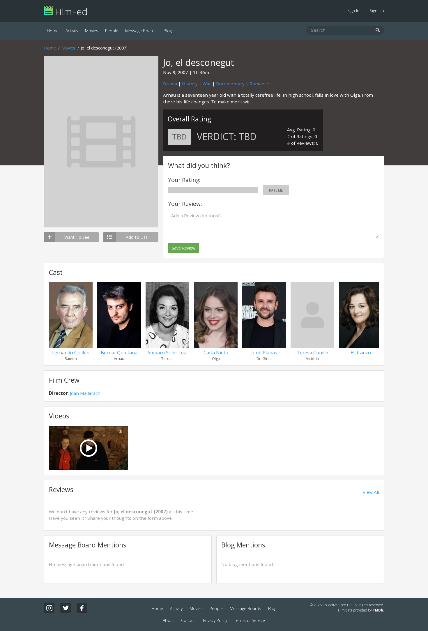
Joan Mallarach (85, 393)
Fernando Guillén (70, 352)
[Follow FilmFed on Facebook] (82, 608)
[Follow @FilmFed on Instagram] (49, 608)
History (190, 83)
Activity (72, 30)
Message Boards (141, 30)
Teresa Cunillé (312, 352)
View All (371, 492)
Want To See (76, 237)
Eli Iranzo (361, 352)
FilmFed (70, 11)
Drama (170, 83)
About (168, 620)
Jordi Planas (264, 352)
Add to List (136, 237)
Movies (91, 30)
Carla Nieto (216, 352)
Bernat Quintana (119, 352)
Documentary (230, 83)
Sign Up (377, 10)
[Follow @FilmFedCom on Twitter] (65, 608)
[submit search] (378, 30)
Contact (188, 620)
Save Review (183, 248)
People (111, 30)
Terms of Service (249, 620)
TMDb (378, 610)
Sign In (353, 10)
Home (53, 30)
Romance (259, 83)
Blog (168, 30)
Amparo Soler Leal (167, 352)
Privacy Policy (215, 620)
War (207, 83)
